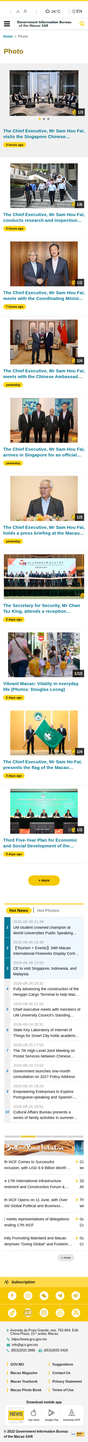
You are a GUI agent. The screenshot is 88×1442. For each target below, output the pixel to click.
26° (55, 11)
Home (8, 36)
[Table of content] (6, 23)
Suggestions (62, 1364)
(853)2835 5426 (56, 1350)
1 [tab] (40, 119)
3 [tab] (48, 119)
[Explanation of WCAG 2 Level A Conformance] (77, 1434)
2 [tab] (44, 119)
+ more (75, 1257)
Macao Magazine (23, 1373)
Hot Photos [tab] (48, 910)
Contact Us (61, 1373)
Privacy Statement (67, 1381)
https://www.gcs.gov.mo (29, 1339)
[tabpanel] (44, 93)
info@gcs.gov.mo (25, 1345)
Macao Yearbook (24, 1381)
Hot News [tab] (18, 910)
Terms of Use (63, 1390)
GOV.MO (17, 1364)
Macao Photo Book (25, 1390)
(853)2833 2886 (23, 1350)
